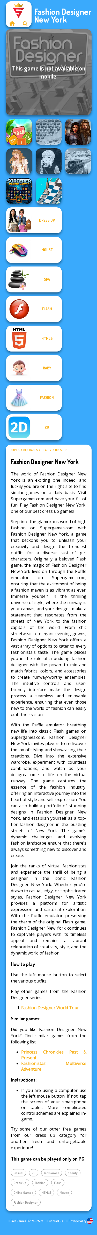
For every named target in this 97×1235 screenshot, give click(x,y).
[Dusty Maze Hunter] (49, 191)
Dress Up (61, 450)
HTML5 (46, 1192)
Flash (58, 1183)
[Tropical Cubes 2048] (19, 132)
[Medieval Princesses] (78, 132)
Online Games (23, 1192)
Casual (18, 1173)
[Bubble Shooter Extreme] (49, 132)
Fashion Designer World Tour (50, 1008)
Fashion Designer (26, 1202)
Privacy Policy (77, 1221)
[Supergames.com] (12, 23)
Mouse (64, 1192)
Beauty (46, 450)
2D (33, 1173)
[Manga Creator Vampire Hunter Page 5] (49, 161)
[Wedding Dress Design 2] (19, 161)
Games (15, 450)
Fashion (40, 1183)
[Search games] (25, 23)
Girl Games (30, 450)
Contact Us (56, 1221)
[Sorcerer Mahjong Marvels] (19, 191)
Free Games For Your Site (27, 1221)
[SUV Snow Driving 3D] (78, 161)
